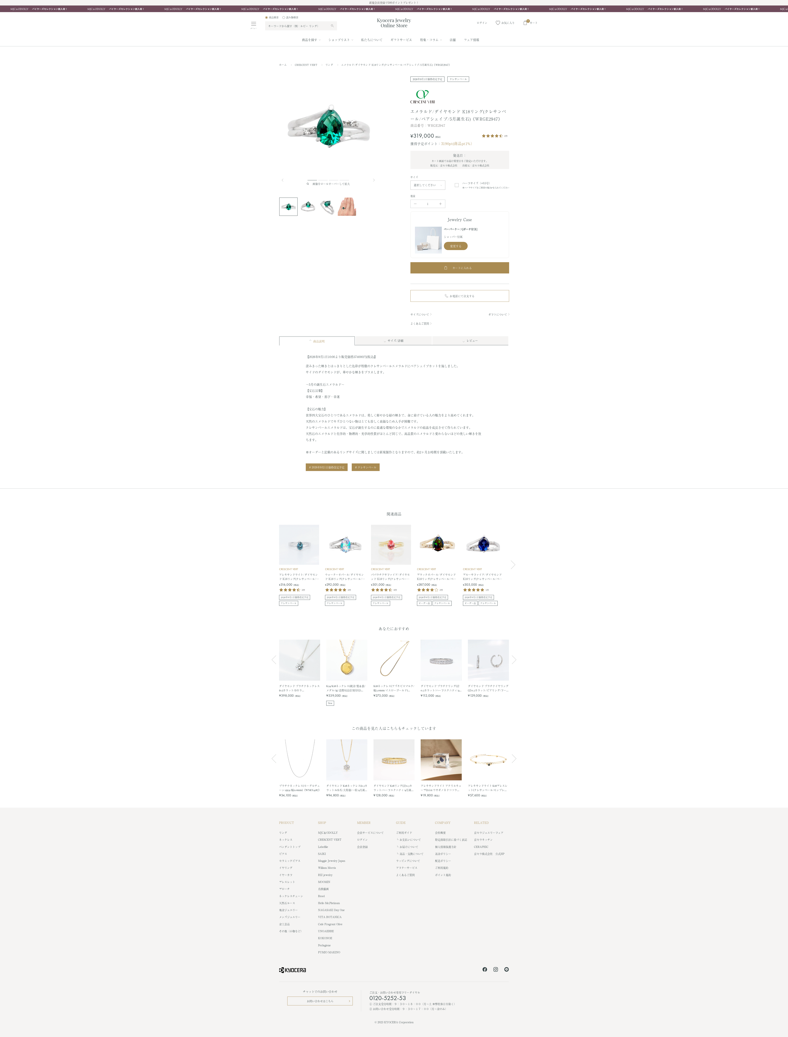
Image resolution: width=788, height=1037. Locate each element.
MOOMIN (324, 882)
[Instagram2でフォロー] (495, 970)
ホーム (283, 65)
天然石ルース (287, 903)
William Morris (327, 868)
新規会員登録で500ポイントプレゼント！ (394, 3)
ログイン (362, 839)
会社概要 (440, 833)
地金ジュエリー (288, 910)
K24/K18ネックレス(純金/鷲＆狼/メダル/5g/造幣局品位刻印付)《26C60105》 (345, 688)
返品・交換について (412, 854)
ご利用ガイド (404, 833)
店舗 (453, 40)
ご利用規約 (441, 868)
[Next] (374, 180)
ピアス (283, 854)
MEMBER (364, 823)
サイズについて (419, 314)
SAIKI (322, 854)
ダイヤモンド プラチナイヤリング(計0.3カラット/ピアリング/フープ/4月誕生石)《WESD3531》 (488, 688)
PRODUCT (286, 823)
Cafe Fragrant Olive (330, 924)
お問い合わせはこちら (320, 1001)
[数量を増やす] (440, 204)
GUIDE (401, 823)
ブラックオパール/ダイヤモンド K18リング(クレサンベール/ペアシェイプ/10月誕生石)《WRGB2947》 (436, 577)
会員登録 (362, 847)
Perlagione (324, 945)
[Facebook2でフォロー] (484, 970)
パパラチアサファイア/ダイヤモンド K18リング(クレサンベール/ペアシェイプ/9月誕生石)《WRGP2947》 (391, 577)
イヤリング (285, 868)
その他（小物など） (291, 931)
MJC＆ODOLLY (328, 833)
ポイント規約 (443, 875)
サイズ (414, 177)
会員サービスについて (370, 833)
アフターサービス (406, 868)
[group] (394, 9)
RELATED (481, 823)
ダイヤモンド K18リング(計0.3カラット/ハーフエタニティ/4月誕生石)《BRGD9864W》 (393, 788)
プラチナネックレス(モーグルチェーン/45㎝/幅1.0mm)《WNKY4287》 (299, 788)
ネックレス (285, 839)
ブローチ (284, 889)
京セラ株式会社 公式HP (489, 854)
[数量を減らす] (415, 204)
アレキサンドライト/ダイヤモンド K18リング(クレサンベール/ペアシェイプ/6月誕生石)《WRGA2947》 (299, 577)
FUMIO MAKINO (329, 952)
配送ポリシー (443, 861)
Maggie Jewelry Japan (331, 861)
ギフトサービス (401, 40)
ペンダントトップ (289, 847)
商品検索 (274, 17)
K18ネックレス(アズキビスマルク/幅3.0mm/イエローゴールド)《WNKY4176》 (393, 688)
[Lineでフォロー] (506, 970)
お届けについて (409, 847)
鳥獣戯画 (323, 889)
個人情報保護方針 (445, 847)
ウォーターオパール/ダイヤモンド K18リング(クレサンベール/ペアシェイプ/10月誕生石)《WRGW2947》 (345, 577)
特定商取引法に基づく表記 (451, 839)
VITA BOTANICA (330, 917)
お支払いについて (410, 839)
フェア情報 (471, 40)
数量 (413, 196)
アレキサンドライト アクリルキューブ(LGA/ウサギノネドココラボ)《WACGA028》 (441, 788)
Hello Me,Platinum (329, 903)
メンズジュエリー (289, 917)
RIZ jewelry (325, 875)
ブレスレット (287, 882)
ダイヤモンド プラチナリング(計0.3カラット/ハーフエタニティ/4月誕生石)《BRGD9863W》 (440, 688)
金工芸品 (284, 924)
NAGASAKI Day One (331, 910)
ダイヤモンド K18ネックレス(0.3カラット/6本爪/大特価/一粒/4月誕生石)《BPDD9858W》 (346, 788)
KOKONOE (325, 938)
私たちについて (372, 40)
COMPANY (443, 823)
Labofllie (323, 847)
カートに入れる (462, 268)
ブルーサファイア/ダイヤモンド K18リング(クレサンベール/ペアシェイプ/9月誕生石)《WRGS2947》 (482, 577)
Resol (321, 896)
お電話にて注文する (462, 296)
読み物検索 (292, 17)
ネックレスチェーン (291, 896)
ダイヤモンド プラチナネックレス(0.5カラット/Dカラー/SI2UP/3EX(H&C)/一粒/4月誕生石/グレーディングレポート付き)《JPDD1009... (299, 688)
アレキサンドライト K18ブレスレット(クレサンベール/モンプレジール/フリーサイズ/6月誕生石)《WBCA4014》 (487, 788)
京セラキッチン (483, 839)
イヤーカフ (285, 875)
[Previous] (284, 180)
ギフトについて (497, 314)
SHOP (322, 823)
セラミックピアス (289, 861)
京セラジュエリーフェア (488, 833)
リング (329, 65)
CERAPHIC (481, 847)
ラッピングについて (408, 861)
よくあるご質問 (419, 323)
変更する (456, 246)
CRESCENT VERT (306, 65)
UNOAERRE (326, 931)
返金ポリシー (443, 854)
